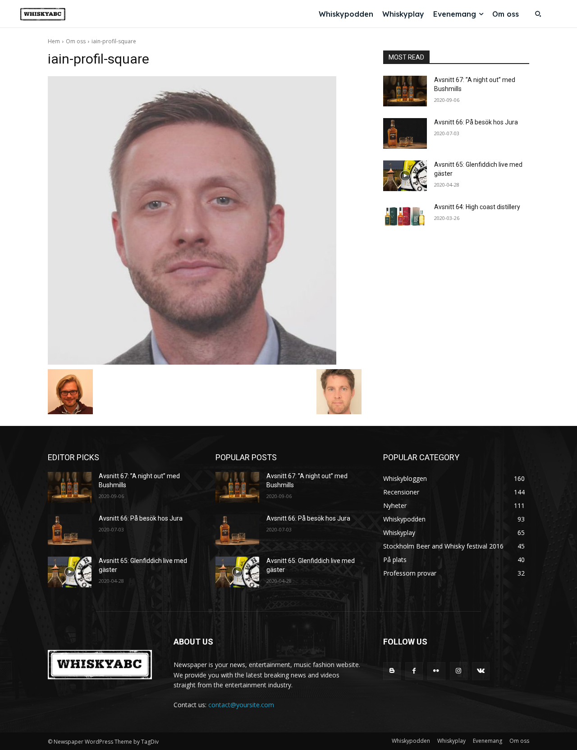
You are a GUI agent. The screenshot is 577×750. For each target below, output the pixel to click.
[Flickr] (436, 671)
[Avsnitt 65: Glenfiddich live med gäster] (405, 175)
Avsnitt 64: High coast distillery (477, 206)
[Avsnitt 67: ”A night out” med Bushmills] (405, 91)
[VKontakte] (481, 671)
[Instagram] (458, 671)
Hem (54, 41)
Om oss (76, 41)
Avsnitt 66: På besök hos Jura (476, 122)
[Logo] (43, 14)
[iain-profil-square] (205, 220)
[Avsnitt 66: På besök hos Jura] (405, 133)
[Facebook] (414, 671)
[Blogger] (392, 671)
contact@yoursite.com (241, 704)
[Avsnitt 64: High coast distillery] (405, 218)
